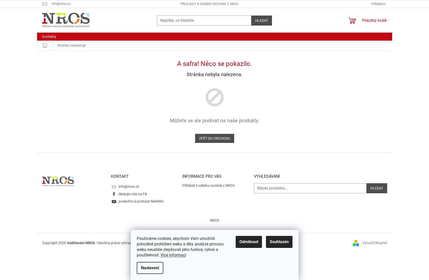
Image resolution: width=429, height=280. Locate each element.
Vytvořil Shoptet (374, 243)
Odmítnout (248, 241)
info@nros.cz (128, 186)
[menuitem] (49, 37)
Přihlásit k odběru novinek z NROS (209, 4)
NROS (214, 220)
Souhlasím (279, 241)
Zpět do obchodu (214, 138)
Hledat (261, 21)
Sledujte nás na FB (132, 194)
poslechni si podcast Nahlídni (141, 201)
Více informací (173, 255)
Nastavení (150, 267)
